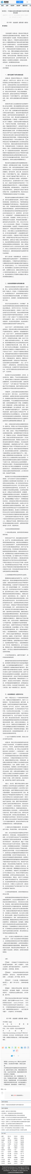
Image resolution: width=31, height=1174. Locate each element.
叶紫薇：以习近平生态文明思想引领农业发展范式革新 (14, 1117)
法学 (7, 5)
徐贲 (3, 1142)
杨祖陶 (22, 1142)
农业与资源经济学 (20, 1028)
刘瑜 (3, 1157)
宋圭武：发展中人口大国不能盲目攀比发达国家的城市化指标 (16, 1121)
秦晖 (3, 1136)
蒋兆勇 (9, 1155)
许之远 (3, 1159)
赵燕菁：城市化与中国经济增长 (9, 1111)
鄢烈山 (15, 1138)
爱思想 (5, 2)
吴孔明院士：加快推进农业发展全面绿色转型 (12, 1113)
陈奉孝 (3, 1149)
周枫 (3, 1155)
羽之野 (3, 1163)
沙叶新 (22, 1155)
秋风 (3, 1153)
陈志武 (22, 1140)
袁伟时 (9, 1151)
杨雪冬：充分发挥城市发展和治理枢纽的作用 (12, 1123)
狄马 (3, 1151)
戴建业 (22, 1144)
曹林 (9, 1138)
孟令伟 (15, 1153)
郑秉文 (15, 1161)
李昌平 (3, 1146)
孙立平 (15, 1163)
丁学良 (3, 1138)
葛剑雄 (9, 1157)
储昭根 (15, 1157)
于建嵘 (15, 1140)
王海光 (22, 1146)
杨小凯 (15, 1159)
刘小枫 (9, 1153)
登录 (15, 1095)
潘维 (9, 1161)
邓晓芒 (15, 1148)
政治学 (18, 5)
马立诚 (15, 1142)
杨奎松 (15, 1146)
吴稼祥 (22, 1157)
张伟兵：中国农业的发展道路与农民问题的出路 (13, 1104)
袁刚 (9, 1159)
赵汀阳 (15, 1144)
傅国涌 (22, 1138)
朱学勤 (3, 1161)
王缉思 (22, 1148)
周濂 (3, 1148)
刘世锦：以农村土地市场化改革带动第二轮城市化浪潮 (14, 1130)
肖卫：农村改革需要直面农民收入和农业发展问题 (13, 1115)
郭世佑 (9, 1149)
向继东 (9, 1144)
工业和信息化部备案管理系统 (15, 1172)
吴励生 (22, 1159)
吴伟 (15, 1155)
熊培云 (22, 1151)
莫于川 (22, 1161)
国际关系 (25, 5)
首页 (2, 5)
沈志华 (3, 1144)
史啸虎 (15, 1151)
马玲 (15, 1149)
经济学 (12, 5)
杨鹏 (9, 1148)
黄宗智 (9, 1140)
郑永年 (15, 1136)
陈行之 (9, 1136)
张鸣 (9, 1146)
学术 (8, 1028)
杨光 (22, 1163)
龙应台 (22, 1136)
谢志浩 (9, 1163)
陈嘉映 (3, 1140)
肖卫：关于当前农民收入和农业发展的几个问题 (13, 1128)
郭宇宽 (9, 1142)
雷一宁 (22, 1153)
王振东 (22, 1149)
